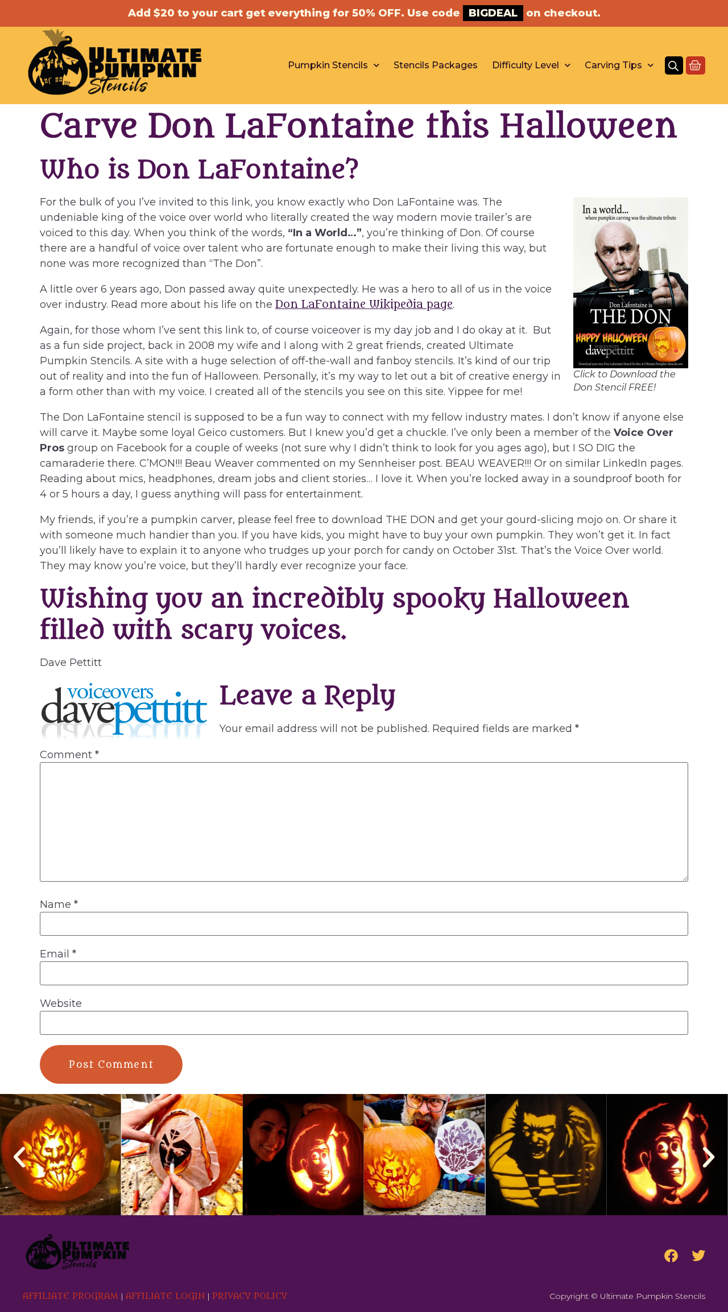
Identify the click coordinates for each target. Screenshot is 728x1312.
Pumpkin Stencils (328, 65)
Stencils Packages (436, 65)
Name (59, 904)
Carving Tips (613, 65)
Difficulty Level (525, 65)
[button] (19, 1157)
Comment (69, 755)
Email (58, 954)
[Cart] (695, 65)
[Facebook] (671, 1255)
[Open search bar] (673, 65)
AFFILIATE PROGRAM (70, 1296)
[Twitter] (698, 1255)
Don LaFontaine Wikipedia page (364, 304)
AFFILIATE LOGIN (165, 1296)
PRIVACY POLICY (249, 1296)
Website (61, 1003)
